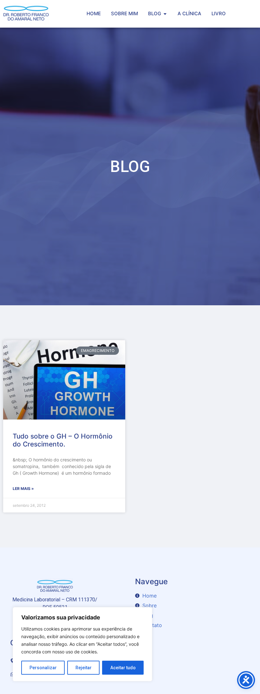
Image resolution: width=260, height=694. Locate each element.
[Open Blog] (165, 13)
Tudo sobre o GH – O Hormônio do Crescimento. (63, 440)
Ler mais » (23, 488)
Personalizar (43, 667)
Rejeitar (83, 667)
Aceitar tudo (123, 667)
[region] (82, 644)
